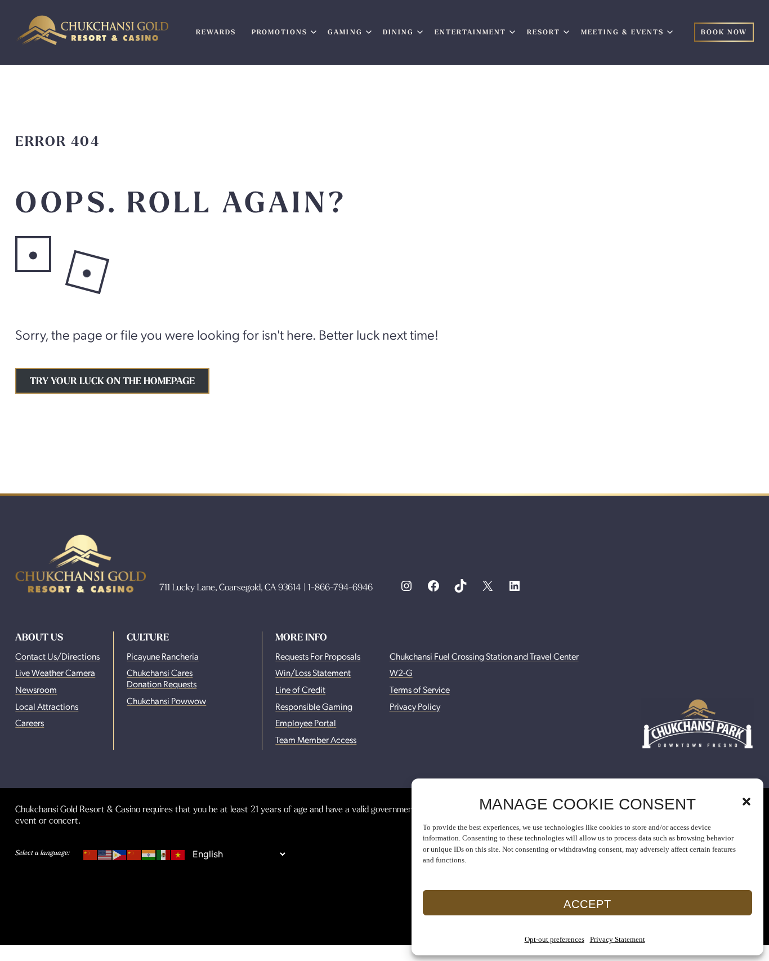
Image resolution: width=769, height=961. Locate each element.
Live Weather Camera (55, 672)
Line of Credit (300, 689)
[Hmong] (134, 853)
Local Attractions (46, 706)
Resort (543, 32)
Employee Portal (305, 722)
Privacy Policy (415, 706)
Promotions (279, 32)
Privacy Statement (617, 939)
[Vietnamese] (178, 853)
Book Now (724, 32)
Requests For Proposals (317, 656)
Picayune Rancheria (163, 656)
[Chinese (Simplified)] (90, 853)
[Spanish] (164, 853)
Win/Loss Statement (313, 672)
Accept (587, 904)
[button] (746, 801)
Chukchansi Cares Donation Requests (161, 677)
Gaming (345, 32)
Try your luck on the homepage (112, 381)
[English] (105, 853)
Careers (29, 722)
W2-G (401, 672)
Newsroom (36, 689)
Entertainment (470, 32)
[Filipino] (120, 853)
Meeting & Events (622, 32)
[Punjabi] (149, 853)
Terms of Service (420, 689)
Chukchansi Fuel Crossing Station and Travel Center (484, 656)
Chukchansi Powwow (166, 700)
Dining (398, 32)
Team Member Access (315, 739)
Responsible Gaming (313, 706)
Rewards (216, 32)
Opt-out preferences (554, 939)
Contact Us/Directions (57, 656)
